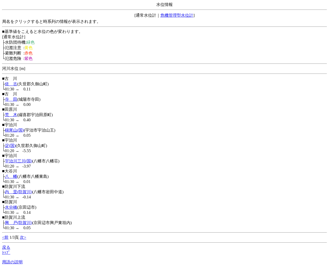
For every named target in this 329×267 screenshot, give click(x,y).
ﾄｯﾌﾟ (6, 252)
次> (23, 237)
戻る (6, 247)
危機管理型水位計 (176, 15)
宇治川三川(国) (18, 161)
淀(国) (10, 145)
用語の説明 (12, 262)
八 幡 (11, 176)
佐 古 (11, 84)
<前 (5, 237)
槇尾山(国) (14, 130)
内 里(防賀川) (18, 192)
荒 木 (11, 115)
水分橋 (11, 207)
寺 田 (11, 99)
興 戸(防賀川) (18, 222)
